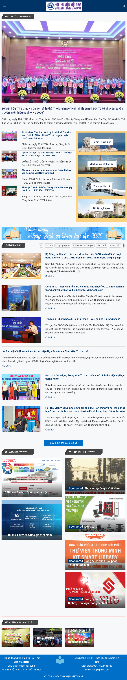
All (41, 245)
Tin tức (13, 16)
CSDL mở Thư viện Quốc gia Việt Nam (28, 535)
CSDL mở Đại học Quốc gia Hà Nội (26, 492)
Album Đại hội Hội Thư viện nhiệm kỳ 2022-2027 (16, 638)
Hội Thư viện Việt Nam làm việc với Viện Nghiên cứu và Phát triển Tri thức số (45, 351)
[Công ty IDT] (95, 514)
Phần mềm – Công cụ (83, 245)
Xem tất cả (23, 16)
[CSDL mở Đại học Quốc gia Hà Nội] (32, 477)
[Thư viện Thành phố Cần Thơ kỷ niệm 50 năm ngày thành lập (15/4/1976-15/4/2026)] (9, 191)
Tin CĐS (49, 245)
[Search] (123, 6)
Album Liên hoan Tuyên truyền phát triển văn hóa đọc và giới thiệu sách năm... (79, 634)
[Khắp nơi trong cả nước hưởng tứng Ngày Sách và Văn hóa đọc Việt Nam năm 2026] (9, 174)
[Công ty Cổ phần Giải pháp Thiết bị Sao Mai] (95, 552)
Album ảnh (15, 622)
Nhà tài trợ (79, 452)
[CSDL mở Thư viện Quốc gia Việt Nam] (32, 520)
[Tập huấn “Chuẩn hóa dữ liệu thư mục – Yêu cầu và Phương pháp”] (21, 330)
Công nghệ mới (62, 245)
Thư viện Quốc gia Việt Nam (102, 488)
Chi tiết (49, 276)
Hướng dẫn (115, 245)
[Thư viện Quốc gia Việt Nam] (95, 476)
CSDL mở (13, 452)
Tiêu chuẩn (101, 245)
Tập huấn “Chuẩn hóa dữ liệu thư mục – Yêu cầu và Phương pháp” (82, 319)
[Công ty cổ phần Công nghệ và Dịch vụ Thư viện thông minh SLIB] (95, 590)
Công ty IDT (91, 526)
